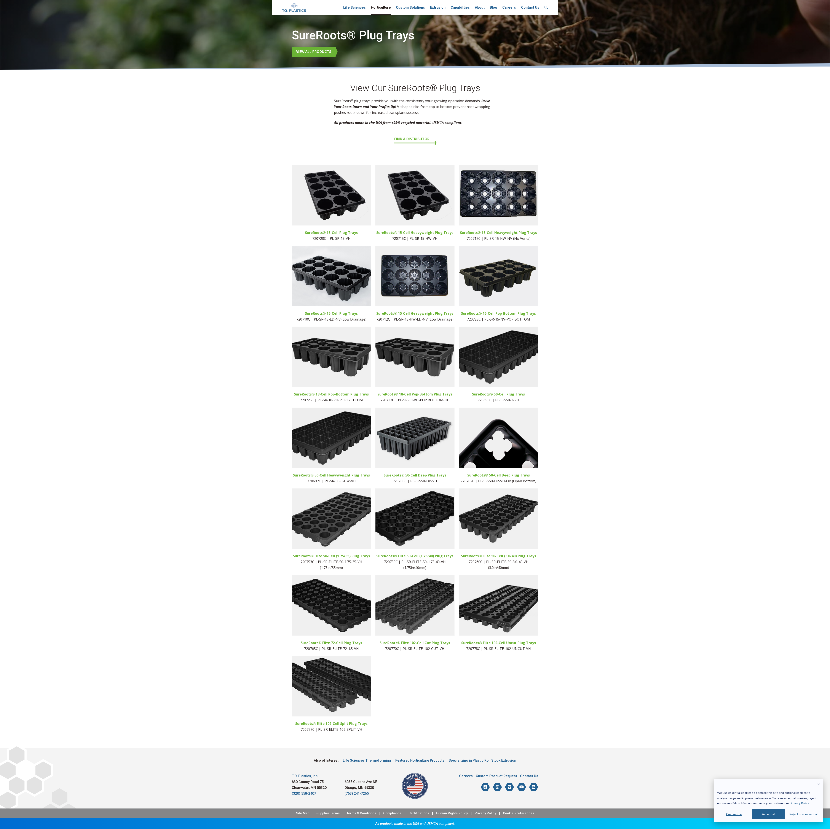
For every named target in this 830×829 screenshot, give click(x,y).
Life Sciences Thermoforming (367, 760)
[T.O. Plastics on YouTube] (521, 787)
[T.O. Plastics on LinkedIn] (533, 787)
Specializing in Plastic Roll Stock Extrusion (482, 760)
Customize (734, 814)
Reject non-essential (803, 814)
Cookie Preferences (518, 813)
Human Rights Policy (452, 813)
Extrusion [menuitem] (437, 7)
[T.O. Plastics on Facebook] (485, 787)
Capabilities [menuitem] (460, 7)
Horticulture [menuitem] (381, 7)
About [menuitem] (480, 7)
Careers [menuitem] (509, 7)
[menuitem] (546, 7)
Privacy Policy (800, 803)
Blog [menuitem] (493, 7)
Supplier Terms (328, 813)
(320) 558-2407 (304, 793)
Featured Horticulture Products (419, 760)
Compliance (392, 813)
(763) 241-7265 (357, 793)
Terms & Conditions (361, 813)
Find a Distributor (411, 139)
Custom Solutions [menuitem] (410, 7)
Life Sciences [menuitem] (354, 7)
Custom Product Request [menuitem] (496, 776)
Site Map (303, 813)
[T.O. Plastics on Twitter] (509, 787)
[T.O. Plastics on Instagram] (497, 787)
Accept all (768, 814)
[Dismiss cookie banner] (818, 784)
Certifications (419, 813)
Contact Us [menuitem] (530, 7)
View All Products (313, 51)
